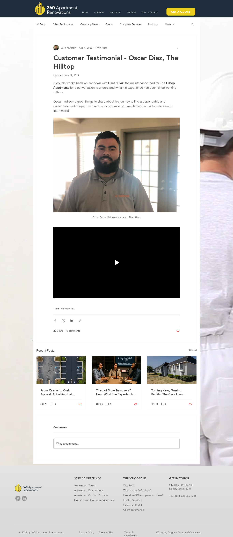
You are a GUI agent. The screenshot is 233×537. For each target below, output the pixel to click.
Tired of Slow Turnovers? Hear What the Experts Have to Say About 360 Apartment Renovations (116, 392)
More (168, 24)
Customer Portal (132, 505)
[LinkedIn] (24, 498)
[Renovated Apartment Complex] (171, 370)
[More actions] (178, 48)
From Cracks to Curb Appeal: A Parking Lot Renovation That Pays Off (59, 392)
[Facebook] (17, 498)
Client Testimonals (133, 509)
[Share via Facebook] (55, 320)
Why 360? (128, 485)
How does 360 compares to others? (143, 495)
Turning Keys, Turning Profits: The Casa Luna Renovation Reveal (167, 392)
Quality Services (132, 500)
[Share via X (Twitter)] (63, 320)
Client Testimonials (63, 24)
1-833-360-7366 (187, 495)
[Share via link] (80, 320)
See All (193, 349)
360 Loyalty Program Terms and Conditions (178, 532)
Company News (89, 24)
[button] (99, 12)
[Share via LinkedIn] (71, 320)
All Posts (41, 24)
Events (109, 24)
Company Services (130, 24)
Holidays (153, 24)
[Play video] (116, 262)
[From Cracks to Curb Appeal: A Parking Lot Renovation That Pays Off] (61, 370)
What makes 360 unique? (137, 490)
